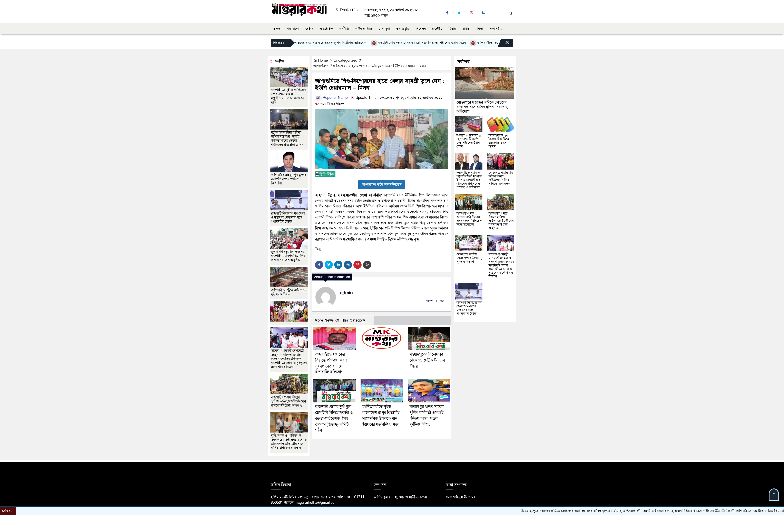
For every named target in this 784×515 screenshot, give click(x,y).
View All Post (435, 301)
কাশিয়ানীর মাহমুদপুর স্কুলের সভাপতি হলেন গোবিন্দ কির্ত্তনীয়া (288, 179)
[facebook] (447, 13)
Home (323, 60)
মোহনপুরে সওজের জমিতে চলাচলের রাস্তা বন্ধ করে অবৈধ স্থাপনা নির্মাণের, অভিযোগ (482, 107)
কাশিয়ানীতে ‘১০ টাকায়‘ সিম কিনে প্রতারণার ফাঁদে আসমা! (485, 42)
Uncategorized (345, 60)
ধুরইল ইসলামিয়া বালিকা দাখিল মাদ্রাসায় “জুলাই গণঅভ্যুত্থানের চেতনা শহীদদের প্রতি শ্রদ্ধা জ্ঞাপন (287, 138)
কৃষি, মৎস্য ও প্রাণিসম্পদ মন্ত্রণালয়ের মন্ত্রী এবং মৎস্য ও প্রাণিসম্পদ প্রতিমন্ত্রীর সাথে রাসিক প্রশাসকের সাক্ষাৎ (289, 441)
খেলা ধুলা (384, 29)
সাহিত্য (466, 29)
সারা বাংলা (292, 29)
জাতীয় (309, 29)
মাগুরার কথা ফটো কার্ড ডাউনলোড (381, 184)
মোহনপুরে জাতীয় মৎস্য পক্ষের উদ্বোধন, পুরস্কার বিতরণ (469, 258)
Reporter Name (335, 97)
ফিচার (452, 29)
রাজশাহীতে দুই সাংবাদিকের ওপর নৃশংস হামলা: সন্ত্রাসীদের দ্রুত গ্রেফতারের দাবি (288, 96)
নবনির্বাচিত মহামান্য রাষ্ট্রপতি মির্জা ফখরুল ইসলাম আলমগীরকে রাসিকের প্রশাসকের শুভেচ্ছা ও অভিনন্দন (469, 180)
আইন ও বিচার (363, 29)
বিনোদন (421, 29)
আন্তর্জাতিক (326, 29)
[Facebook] (319, 265)
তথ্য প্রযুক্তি (403, 29)
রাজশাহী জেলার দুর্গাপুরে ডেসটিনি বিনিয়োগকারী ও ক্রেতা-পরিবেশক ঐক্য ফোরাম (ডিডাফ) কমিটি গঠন (334, 418)
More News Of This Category (340, 320)
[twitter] (459, 13)
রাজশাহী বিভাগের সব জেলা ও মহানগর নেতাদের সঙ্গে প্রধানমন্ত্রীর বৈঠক (288, 217)
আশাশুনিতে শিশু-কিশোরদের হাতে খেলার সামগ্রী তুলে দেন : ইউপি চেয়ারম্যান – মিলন (369, 66)
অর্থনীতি (344, 29)
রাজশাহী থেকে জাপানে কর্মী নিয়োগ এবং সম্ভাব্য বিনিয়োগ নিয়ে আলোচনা (469, 219)
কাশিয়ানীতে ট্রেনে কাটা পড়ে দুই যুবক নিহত (288, 292)
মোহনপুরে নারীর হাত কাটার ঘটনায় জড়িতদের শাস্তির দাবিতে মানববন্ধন (501, 178)
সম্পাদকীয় (495, 29)
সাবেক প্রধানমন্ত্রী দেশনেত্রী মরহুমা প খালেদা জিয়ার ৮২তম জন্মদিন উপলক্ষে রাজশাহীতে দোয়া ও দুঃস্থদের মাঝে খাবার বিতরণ (289, 358)
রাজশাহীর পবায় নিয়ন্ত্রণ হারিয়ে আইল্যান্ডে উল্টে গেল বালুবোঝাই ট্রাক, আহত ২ (288, 401)
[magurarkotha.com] (299, 9)
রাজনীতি (437, 29)
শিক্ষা (480, 29)
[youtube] (471, 13)
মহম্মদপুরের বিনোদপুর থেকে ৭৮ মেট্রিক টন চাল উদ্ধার (427, 360)
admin (346, 293)
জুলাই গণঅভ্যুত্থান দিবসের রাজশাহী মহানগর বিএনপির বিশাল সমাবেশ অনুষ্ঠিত (288, 255)
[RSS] (483, 13)
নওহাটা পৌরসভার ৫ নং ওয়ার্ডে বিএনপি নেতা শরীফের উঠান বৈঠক (392, 42)
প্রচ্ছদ (276, 29)
